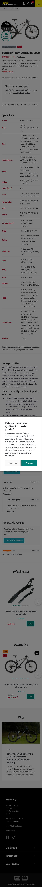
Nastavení (13, 463)
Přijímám (29, 463)
